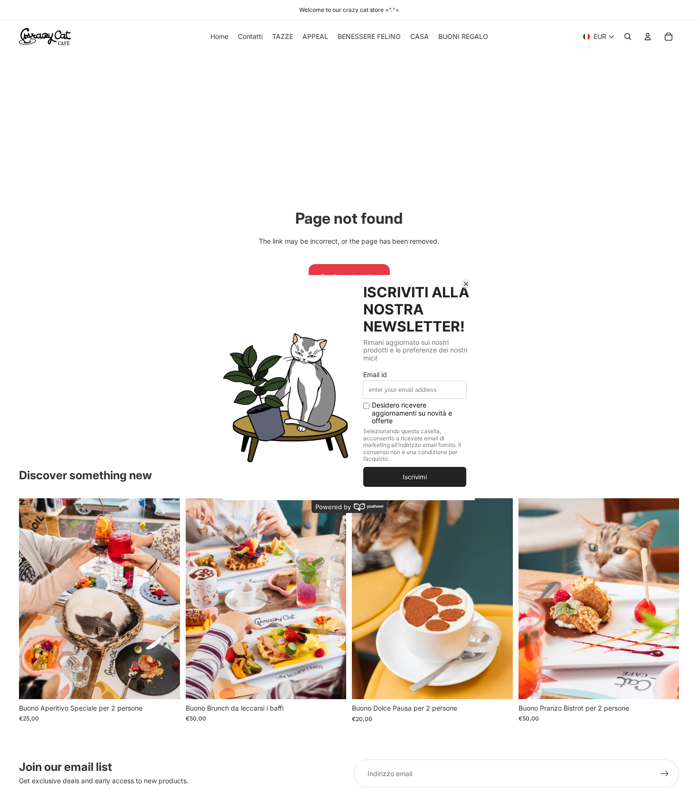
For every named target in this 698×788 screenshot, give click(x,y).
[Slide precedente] (33, 598)
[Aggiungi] (165, 684)
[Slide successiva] (165, 598)
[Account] (647, 36)
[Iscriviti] (665, 774)
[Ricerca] (627, 36)
